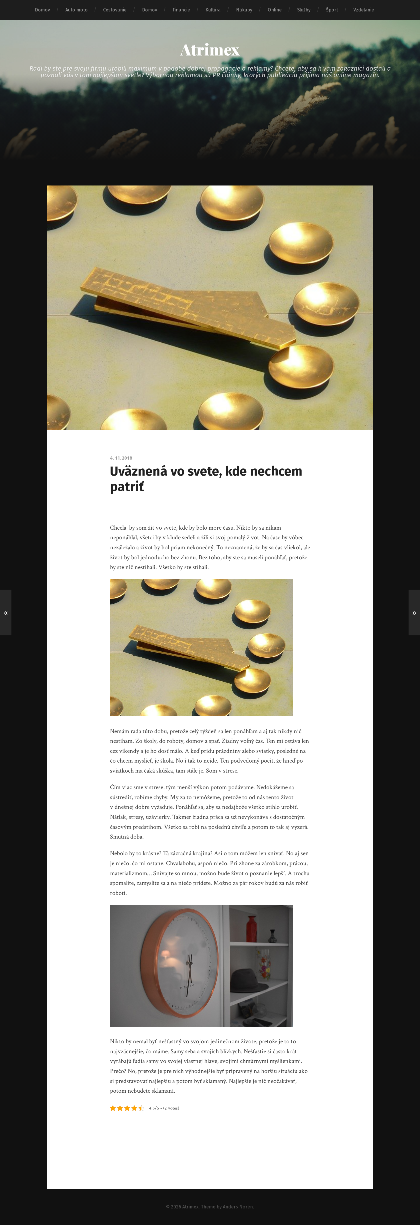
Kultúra (213, 10)
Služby (304, 10)
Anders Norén (238, 1207)
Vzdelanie (363, 10)
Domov (42, 10)
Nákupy (244, 10)
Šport (332, 10)
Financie (181, 10)
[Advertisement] (210, 143)
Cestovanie (115, 10)
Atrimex (210, 49)
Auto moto (76, 10)
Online (275, 10)
